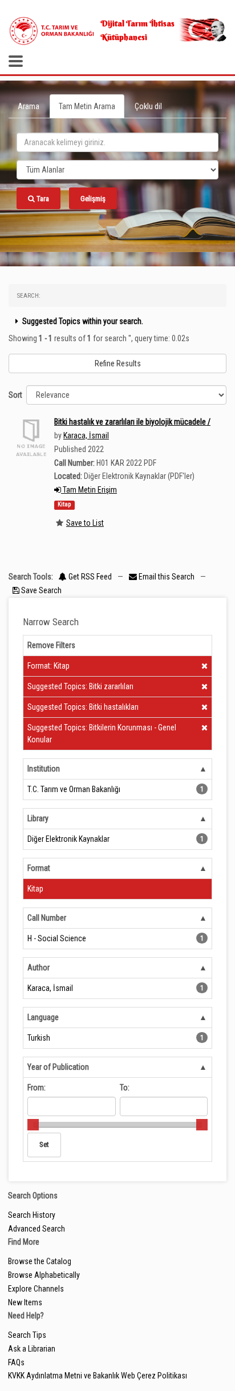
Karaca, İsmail (86, 435)
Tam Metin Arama (87, 106)
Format (38, 868)
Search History (31, 1215)
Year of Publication (58, 1067)
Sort (15, 394)
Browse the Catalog (39, 1261)
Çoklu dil (148, 106)
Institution (43, 768)
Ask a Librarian (31, 1348)
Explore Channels (36, 1288)
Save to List (85, 522)
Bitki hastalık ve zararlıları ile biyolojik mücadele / (132, 421)
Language (43, 1017)
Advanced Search (36, 1228)
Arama (28, 106)
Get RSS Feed (89, 576)
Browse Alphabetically (44, 1275)
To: (124, 1087)
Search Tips (27, 1335)
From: (36, 1087)
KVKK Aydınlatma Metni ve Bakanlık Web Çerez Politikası (97, 1375)
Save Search (40, 590)
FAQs (16, 1362)
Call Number (46, 917)
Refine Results (118, 363)
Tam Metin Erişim (89, 489)
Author (38, 967)
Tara (42, 198)
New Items (25, 1302)
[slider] (33, 1124)
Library (37, 818)
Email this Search (166, 576)
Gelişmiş (93, 198)
